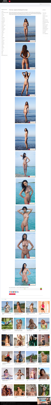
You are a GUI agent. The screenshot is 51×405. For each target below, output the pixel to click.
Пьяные (2, 45)
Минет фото (44, 23)
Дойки (2, 52)
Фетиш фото (44, 32)
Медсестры (2, 42)
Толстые (2, 50)
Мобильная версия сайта (4, 55)
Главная (2, 11)
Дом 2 (2, 36)
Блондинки (2, 26)
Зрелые (2, 51)
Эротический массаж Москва (4, 12)
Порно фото (44, 14)
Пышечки (2, 41)
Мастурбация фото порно (46, 22)
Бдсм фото (44, 18)
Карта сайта (7, 402)
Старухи (2, 31)
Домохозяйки (3, 21)
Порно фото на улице (45, 24)
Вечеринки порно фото (45, 28)
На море (2, 13)
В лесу (2, 16)
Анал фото (44, 17)
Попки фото (2, 32)
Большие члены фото (45, 19)
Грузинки (2, 46)
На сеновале (2, 17)
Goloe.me (6, 1)
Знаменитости (3, 18)
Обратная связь (3, 402)
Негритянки (2, 22)
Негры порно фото (45, 27)
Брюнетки (2, 27)
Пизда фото (2, 47)
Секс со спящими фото (45, 33)
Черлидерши (2, 37)
